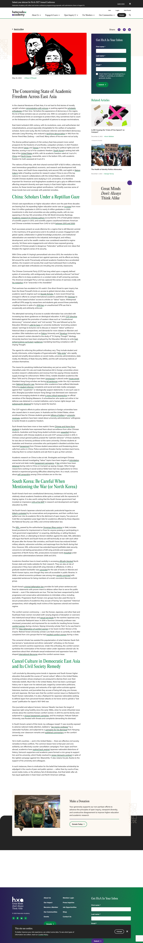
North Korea (26, 156)
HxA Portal (127, 10)
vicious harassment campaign (36, 715)
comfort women (18, 626)
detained (15, 466)
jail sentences (52, 381)
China (14, 156)
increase (67, 206)
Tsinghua (63, 333)
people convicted (63, 575)
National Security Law (25, 384)
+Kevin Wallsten (109, 136)
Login (117, 10)
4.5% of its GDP (38, 502)
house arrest (74, 378)
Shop (65, 912)
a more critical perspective (56, 395)
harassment (25, 446)
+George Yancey (109, 174)
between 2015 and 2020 (65, 223)
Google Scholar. (46, 294)
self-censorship (23, 474)
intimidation (74, 460)
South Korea (58, 150)
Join (109, 10)
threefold (67, 552)
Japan (26, 147)
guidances (38, 342)
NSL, (18, 527)
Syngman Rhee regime (52, 527)
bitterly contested (19, 513)
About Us (35, 15)
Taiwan (36, 147)
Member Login (68, 898)
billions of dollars (58, 415)
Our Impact (48, 902)
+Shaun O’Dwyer (30, 78)
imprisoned (50, 378)
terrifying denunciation (55, 133)
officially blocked (66, 561)
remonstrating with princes (37, 108)
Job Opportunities (69, 907)
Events (46, 917)
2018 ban (40, 305)
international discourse (28, 654)
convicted (44, 569)
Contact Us (67, 917)
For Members (87, 15)
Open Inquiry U (70, 15)
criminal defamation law (34, 586)
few (58, 463)
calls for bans (34, 325)
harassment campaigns (44, 463)
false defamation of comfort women (33, 629)
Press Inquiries (68, 902)
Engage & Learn (51, 15)
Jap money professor (59, 727)
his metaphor (17, 282)
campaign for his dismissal (56, 729)
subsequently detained (21, 404)
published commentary (54, 732)
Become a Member (51, 907)
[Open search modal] (130, 15)
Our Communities (106, 15)
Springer (71, 296)
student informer (27, 387)
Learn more (120, 4)
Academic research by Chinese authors (28, 217)
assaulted (65, 432)
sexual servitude (47, 617)
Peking (44, 333)
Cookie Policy (43, 935)
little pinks (62, 353)
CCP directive (71, 316)
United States (26, 153)
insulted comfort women (56, 634)
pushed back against (41, 749)
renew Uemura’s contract (61, 755)
